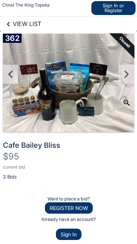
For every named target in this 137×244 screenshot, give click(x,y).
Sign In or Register (113, 8)
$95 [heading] (11, 156)
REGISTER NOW (69, 208)
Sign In (69, 234)
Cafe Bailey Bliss (31, 145)
